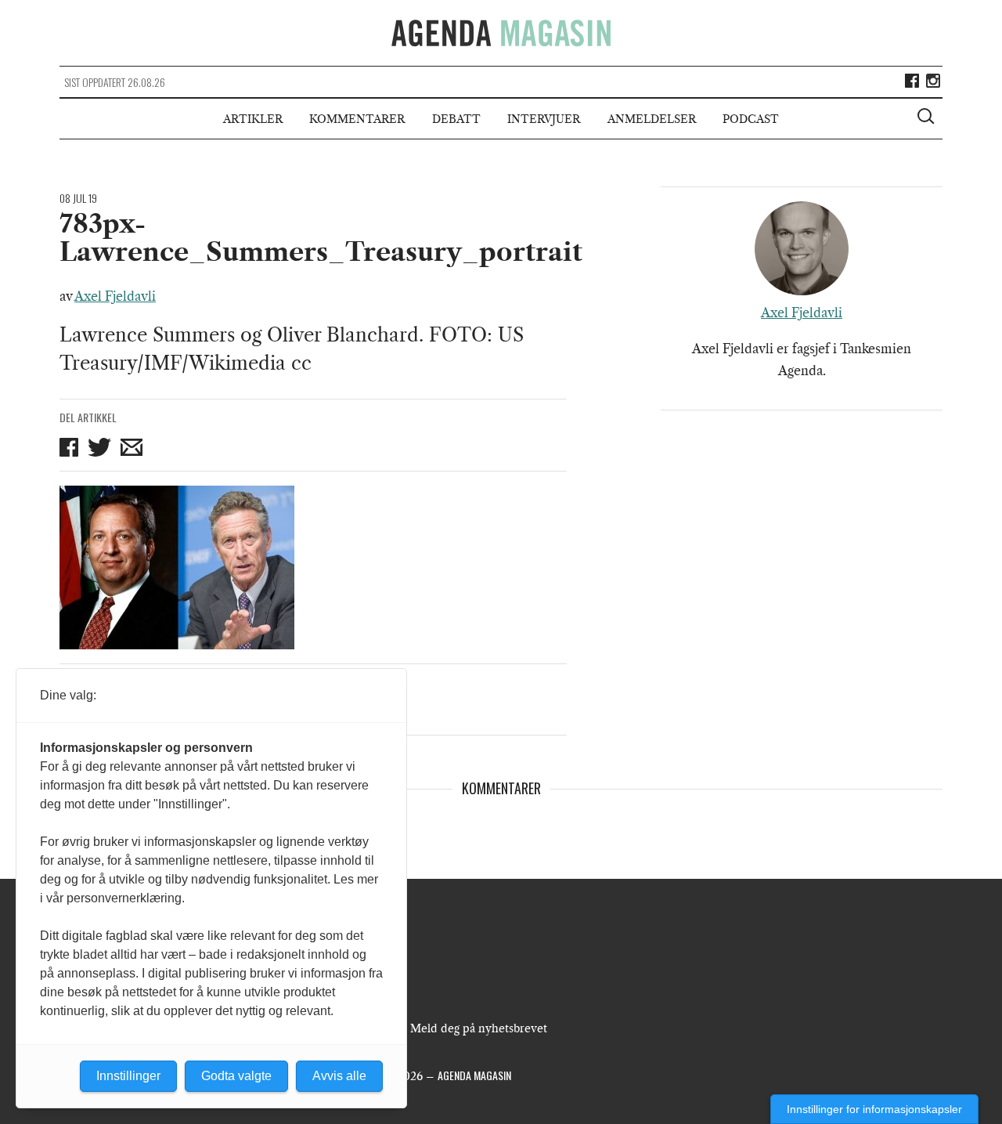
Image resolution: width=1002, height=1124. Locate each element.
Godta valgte (236, 1075)
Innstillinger (128, 1075)
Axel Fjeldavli (115, 296)
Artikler (253, 119)
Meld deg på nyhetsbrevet (478, 1028)
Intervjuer (543, 119)
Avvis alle (339, 1075)
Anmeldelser (651, 119)
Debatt (456, 119)
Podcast (751, 119)
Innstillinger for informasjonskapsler (874, 1109)
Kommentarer (357, 119)
